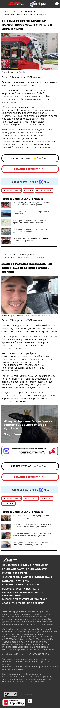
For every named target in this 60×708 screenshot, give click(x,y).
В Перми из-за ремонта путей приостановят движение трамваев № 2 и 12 (32, 230)
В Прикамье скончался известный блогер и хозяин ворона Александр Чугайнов (32, 534)
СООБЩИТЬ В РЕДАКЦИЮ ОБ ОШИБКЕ (23, 603)
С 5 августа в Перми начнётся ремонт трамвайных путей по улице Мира (29, 221)
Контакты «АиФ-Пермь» (16, 581)
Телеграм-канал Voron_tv (37, 315)
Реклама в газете (36, 569)
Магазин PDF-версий (14, 573)
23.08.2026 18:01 (9, 254)
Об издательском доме (16, 565)
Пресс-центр (40, 565)
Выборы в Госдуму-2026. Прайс (20, 589)
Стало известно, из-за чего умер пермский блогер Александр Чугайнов (32, 517)
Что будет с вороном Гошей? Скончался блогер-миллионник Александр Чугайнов (34, 543)
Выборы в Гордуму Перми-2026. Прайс (24, 599)
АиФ (22, 72)
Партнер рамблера (26, 694)
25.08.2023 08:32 (9, 11)
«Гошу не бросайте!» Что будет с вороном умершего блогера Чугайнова (28, 424)
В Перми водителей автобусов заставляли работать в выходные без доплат (32, 204)
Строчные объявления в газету (20, 585)
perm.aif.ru (51, 331)
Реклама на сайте (13, 569)
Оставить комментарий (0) (30, 169)
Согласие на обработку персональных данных (26, 659)
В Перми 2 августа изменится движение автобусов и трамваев (30, 239)
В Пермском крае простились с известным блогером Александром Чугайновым (32, 526)
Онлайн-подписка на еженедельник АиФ (27, 577)
